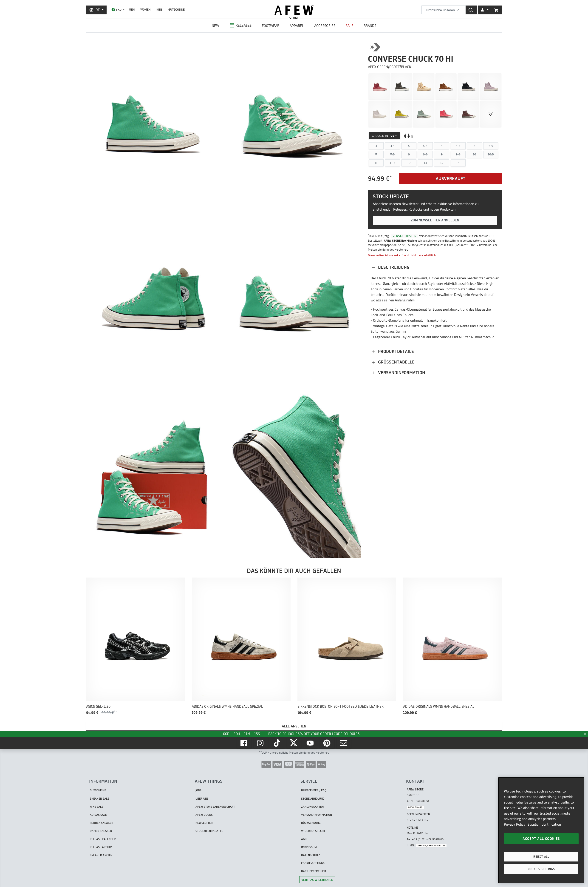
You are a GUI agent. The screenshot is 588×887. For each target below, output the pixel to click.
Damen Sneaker (101, 831)
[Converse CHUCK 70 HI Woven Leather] (446, 86)
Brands (370, 25)
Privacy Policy (514, 824)
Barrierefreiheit (313, 871)
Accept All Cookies (541, 838)
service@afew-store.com (431, 845)
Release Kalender (103, 839)
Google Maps (415, 807)
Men (132, 9)
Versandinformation (401, 372)
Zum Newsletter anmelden (435, 220)
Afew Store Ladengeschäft (215, 806)
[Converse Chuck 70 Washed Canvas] (379, 86)
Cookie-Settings (313, 863)
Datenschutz (310, 855)
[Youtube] (310, 743)
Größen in (383, 135)
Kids (159, 9)
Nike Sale (96, 806)
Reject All (541, 856)
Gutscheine (176, 9)
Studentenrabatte (209, 831)
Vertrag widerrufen (317, 879)
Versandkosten (404, 236)
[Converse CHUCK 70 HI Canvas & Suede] (468, 86)
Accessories (324, 25)
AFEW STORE (294, 10)
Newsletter (204, 822)
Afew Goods (204, 814)
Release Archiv (101, 847)
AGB (304, 839)
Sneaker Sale (99, 798)
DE (98, 10)
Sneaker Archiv (101, 855)
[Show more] (490, 114)
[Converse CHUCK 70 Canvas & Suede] (379, 114)
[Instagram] (261, 743)
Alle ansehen (294, 726)
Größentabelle (396, 362)
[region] (541, 830)
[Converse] (375, 47)
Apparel (297, 25)
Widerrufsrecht (313, 831)
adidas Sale (98, 814)
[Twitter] (294, 743)
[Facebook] (244, 743)
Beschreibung (393, 267)
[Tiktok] (277, 743)
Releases (244, 25)
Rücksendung (311, 822)
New (215, 25)
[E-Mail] (344, 743)
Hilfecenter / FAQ (313, 790)
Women (145, 9)
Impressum (309, 847)
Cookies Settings (541, 869)
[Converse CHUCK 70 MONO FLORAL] (423, 86)
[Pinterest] (327, 743)
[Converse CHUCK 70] (401, 86)
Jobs (198, 790)
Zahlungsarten (312, 806)
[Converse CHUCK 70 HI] (490, 86)
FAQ (119, 9)
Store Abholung (313, 798)
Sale (349, 25)
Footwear (270, 25)
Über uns (202, 798)
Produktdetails (395, 351)
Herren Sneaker (101, 822)
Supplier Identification (544, 824)
